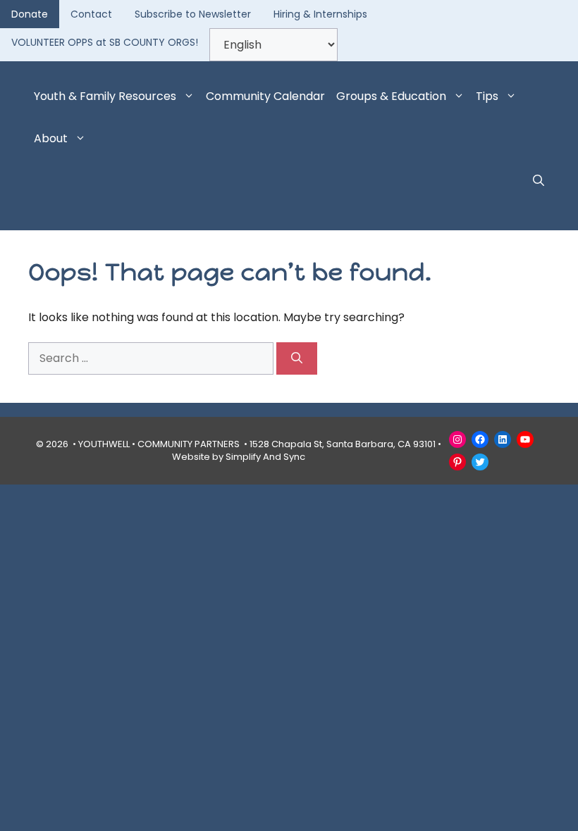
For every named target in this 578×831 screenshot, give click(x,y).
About (51, 138)
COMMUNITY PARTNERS (188, 444)
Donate (29, 14)
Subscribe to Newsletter (193, 14)
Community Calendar (265, 96)
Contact (91, 14)
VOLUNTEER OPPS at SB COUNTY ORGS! (104, 42)
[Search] (296, 358)
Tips (487, 96)
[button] (538, 181)
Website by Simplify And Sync (238, 456)
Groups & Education (391, 96)
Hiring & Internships (320, 14)
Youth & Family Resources (105, 96)
